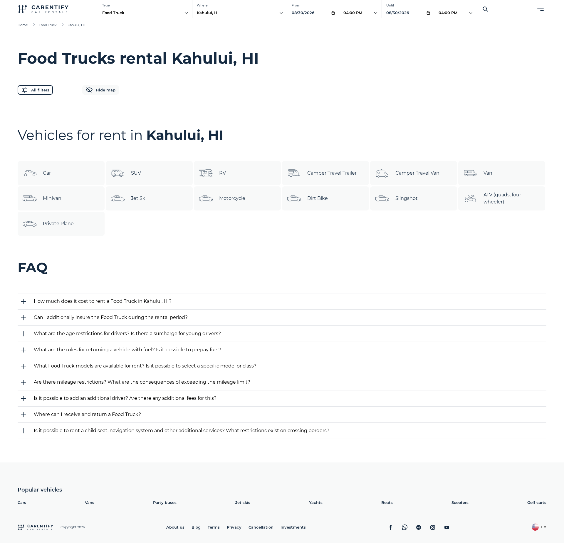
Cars (22, 502)
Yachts (316, 502)
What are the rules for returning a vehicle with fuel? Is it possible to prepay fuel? (127, 349)
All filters (40, 90)
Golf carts (536, 502)
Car (47, 173)
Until (390, 5)
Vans (89, 502)
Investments (293, 527)
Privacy (234, 527)
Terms (214, 527)
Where (202, 5)
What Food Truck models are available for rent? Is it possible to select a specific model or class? (145, 366)
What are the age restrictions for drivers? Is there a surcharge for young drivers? (127, 333)
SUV (136, 173)
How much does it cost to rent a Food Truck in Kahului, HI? (103, 301)
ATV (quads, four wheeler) (502, 198)
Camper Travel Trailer (332, 173)
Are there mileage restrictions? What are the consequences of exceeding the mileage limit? (142, 382)
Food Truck (113, 12)
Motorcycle (232, 198)
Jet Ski (139, 198)
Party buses (165, 502)
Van (488, 173)
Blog (196, 527)
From (296, 5)
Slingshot (406, 198)
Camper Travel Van (417, 173)
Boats (387, 502)
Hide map (105, 90)
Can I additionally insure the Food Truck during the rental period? (111, 317)
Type (106, 5)
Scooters (460, 502)
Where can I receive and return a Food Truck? (87, 414)
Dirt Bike (317, 198)
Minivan (52, 198)
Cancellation (261, 527)
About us (175, 527)
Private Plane (58, 223)
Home (23, 25)
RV (222, 173)
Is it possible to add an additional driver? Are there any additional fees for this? (125, 398)
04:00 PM (352, 12)
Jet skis (242, 502)
